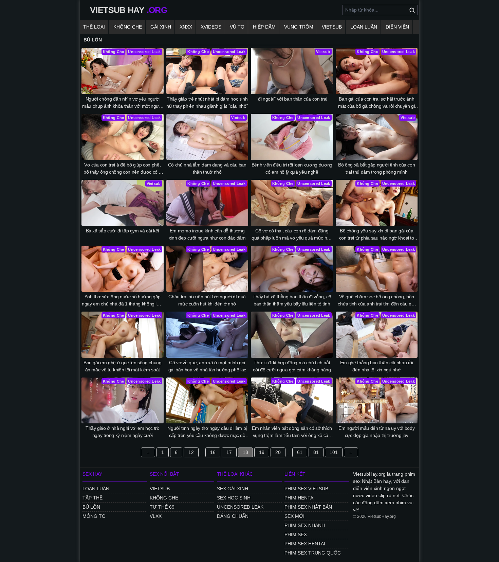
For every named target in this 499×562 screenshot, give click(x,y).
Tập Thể (92, 497)
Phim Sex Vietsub (306, 488)
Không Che (127, 27)
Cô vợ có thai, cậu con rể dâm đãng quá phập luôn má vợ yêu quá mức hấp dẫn (292, 235)
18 (245, 452)
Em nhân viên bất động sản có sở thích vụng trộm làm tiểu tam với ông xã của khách (292, 432)
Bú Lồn (91, 507)
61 (299, 452)
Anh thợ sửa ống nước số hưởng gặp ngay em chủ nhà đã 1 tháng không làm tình (122, 301)
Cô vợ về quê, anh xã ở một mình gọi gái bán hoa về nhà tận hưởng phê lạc (207, 366)
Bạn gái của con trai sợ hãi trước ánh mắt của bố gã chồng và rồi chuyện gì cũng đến (376, 103)
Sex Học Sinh (234, 497)
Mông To (94, 516)
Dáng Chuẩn (232, 516)
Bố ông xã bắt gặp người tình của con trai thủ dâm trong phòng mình (376, 168)
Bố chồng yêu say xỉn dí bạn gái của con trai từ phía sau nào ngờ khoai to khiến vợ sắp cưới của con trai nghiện (376, 235)
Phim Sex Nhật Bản (308, 507)
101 (334, 452)
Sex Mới (294, 516)
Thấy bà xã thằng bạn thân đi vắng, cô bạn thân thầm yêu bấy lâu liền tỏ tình (292, 300)
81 (316, 452)
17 (229, 452)
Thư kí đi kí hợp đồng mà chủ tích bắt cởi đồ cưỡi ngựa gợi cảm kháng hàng (292, 366)
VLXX (156, 516)
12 (191, 452)
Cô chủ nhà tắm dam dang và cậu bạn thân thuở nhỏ (207, 168)
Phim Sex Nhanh (304, 525)
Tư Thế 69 (162, 507)
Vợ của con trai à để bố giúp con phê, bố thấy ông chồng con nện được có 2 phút (122, 169)
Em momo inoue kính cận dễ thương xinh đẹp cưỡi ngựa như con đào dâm (207, 234)
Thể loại (94, 27)
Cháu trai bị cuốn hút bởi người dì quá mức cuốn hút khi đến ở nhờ (207, 300)
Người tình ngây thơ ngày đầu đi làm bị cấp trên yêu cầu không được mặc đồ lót (207, 432)
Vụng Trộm (298, 27)
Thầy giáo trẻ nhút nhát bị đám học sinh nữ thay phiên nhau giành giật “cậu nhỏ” (207, 102)
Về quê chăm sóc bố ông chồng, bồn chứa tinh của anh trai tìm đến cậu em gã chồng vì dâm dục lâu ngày (376, 301)
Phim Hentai (299, 497)
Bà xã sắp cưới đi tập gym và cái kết (122, 230)
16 (213, 452)
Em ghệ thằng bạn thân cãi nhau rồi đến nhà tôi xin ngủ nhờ (376, 366)
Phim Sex (295, 534)
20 (278, 452)
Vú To (237, 27)
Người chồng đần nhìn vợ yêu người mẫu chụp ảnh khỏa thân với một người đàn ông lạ (122, 103)
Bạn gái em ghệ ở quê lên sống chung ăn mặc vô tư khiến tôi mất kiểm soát (123, 366)
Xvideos (211, 27)
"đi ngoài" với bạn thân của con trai (292, 99)
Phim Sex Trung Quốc (312, 553)
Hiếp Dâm (264, 27)
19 (261, 452)
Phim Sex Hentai (304, 543)
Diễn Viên (397, 27)
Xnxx (186, 27)
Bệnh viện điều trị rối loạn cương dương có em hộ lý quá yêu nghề (292, 168)
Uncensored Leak (240, 507)
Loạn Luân (363, 27)
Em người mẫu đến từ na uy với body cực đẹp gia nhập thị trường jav (376, 431)
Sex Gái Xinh (232, 488)
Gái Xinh (160, 27)
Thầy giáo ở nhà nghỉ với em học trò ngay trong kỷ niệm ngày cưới (123, 431)
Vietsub (332, 27)
